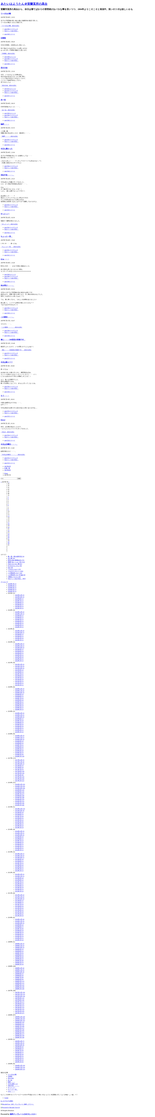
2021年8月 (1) (19, 672)
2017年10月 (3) (19, 764)
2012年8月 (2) (19, 880)
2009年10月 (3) (19, 947)
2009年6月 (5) (19, 955)
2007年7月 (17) (19, 1002)
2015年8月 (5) (19, 814)
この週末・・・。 (7, 317)
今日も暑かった (7, 149)
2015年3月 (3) (19, 824)
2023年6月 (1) (19, 636)
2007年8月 (7, 470)
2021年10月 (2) (19, 668)
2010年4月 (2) (19, 934)
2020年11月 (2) (19, 690)
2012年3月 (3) (19, 887)
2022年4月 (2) (19, 657)
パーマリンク (11, 29)
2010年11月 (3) (19, 921)
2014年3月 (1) (19, 846)
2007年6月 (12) (19, 1003)
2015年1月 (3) (19, 827)
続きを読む (10, 26)
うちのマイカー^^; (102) (15, 571)
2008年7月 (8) (19, 977)
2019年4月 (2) (19, 726)
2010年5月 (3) (19, 932)
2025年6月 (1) (19, 602)
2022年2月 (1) (19, 659)
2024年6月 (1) (19, 617)
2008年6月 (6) (19, 979)
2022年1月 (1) (19, 660)
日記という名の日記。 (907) (17, 578)
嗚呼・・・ (5, 124)
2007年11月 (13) (20, 994)
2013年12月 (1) (19, 854)
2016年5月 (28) (19, 797)
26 (8, 537)
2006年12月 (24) (20, 1017)
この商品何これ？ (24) (15, 573)
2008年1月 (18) (19, 988)
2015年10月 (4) (19, 810)
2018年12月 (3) (19, 735)
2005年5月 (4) (19, 1054)
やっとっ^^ (5, 214)
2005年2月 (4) (19, 1060)
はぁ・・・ (5, 259)
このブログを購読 (7, 1101)
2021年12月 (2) (19, 664)
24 (8, 534)
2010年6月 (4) (19, 930)
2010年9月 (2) (19, 925)
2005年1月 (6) (19, 1062)
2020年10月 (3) (19, 692)
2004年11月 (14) (20, 1067)
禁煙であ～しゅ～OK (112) (16, 562)
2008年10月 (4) (19, 972)
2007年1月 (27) (19, 1013)
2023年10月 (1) (19, 632)
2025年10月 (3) (19, 597)
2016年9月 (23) (19, 790)
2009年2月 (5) (19, 962)
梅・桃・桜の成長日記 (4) (16, 556)
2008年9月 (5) (19, 973)
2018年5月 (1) (19, 749)
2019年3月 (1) (19, 728)
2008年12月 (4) (19, 968)
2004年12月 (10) (20, 1065)
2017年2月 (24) (19, 779)
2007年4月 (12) (19, 1007)
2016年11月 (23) (20, 786)
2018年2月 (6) (19, 754)
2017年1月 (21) (19, 780)
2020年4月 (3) (19, 704)
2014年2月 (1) (19, 848)
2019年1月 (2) (19, 732)
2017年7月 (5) (19, 769)
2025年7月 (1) (19, 600)
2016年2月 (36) (19, 803)
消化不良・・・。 (7, 175)
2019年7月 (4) (19, 720)
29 (8, 542)
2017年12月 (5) (19, 760)
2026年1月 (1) (12, 591)
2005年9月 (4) (19, 1047)
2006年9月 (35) (19, 1022)
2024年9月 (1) (19, 615)
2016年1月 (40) (19, 805)
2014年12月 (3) (19, 831)
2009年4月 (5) (19, 958)
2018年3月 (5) (19, 752)
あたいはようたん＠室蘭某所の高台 (24, 3)
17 (8, 522)
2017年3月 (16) (19, 777)
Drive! (3, 420)
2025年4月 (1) (19, 604)
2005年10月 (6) (19, 1045)
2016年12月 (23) (20, 784)
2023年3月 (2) (19, 638)
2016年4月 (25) (19, 799)
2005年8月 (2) (19, 1048)
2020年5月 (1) (19, 702)
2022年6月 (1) (19, 653)
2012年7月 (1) (19, 882)
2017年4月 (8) (19, 775)
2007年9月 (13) (19, 998)
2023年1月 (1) (19, 640)
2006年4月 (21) (19, 1032)
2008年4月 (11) (19, 983)
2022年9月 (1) (19, 649)
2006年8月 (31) (19, 1024)
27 (8, 538)
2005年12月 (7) (19, 1041)
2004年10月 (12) (20, 1069)
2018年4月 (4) (19, 750)
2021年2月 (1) (19, 683)
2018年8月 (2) (19, 743)
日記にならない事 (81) (15, 564)
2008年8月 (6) (19, 975)
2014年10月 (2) (19, 835)
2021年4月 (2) (19, 679)
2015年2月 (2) (19, 825)
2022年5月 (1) (19, 655)
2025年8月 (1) (19, 599)
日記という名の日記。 (11, 31)
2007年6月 (7, 466)
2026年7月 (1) (12, 584)
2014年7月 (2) (19, 840)
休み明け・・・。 (7, 285)
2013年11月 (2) (19, 855)
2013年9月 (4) (19, 859)
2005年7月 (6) (19, 1050)
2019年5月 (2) (19, 724)
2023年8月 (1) (19, 634)
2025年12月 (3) (19, 595)
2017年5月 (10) (19, 773)
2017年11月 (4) (19, 762)
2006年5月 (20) (19, 1030)
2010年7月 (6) (19, 928)
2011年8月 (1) (19, 902)
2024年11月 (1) (19, 614)
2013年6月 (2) (19, 865)
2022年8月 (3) (19, 651)
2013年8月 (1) (19, 861)
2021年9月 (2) (19, 670)
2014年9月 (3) (19, 837)
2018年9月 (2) (19, 741)
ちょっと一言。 (7, 236)
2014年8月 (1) (19, 839)
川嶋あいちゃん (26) (14, 577)
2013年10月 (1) (19, 857)
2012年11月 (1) (19, 876)
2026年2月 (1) (12, 589)
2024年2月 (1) (19, 625)
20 (8, 527)
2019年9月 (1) (19, 719)
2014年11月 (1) (19, 833)
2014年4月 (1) (19, 844)
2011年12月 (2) (19, 895)
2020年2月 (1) (19, 707)
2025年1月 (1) (19, 608)
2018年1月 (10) (19, 756)
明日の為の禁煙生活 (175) (16, 560)
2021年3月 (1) (19, 681)
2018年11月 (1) (19, 737)
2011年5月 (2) (19, 908)
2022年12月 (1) (19, 644)
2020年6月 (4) (19, 700)
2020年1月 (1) (19, 709)
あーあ (3, 100)
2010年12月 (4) (19, 919)
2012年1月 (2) (19, 891)
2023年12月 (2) (19, 630)
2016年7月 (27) (19, 794)
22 (8, 530)
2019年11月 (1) (19, 715)
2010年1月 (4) (19, 940)
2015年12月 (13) (20, 809)
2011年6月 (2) (19, 906)
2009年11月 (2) (19, 945)
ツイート (9, 34)
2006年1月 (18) (19, 1037)
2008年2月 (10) (19, 987)
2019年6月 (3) (19, 722)
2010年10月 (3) (19, 923)
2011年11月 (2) (19, 897)
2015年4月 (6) (19, 822)
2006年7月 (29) (19, 1026)
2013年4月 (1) (19, 867)
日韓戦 (3, 38)
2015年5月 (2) (19, 820)
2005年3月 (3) (19, 1058)
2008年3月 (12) (19, 985)
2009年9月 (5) (19, 949)
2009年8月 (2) (19, 951)
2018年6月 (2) (19, 747)
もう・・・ (5, 396)
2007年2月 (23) (19, 1011)
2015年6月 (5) (19, 818)
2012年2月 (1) (19, 889)
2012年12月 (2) (19, 874)
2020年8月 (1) (19, 696)
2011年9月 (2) (19, 900)
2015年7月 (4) (19, 816)
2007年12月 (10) (20, 992)
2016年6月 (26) (19, 795)
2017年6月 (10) (19, 771)
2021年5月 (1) (19, 677)
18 (8, 524)
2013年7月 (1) (19, 863)
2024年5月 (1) (19, 619)
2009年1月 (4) (19, 964)
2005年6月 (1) (19, 1052)
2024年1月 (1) (19, 627)
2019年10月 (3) (19, 717)
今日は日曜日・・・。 (9, 444)
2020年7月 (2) (19, 698)
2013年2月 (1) (19, 869)
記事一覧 (7, 468)
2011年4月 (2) (19, 910)
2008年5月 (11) (19, 981)
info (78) (10, 567)
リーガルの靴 (6, 13)
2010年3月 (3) (19, 936)
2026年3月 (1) (12, 587)
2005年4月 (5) (19, 1056)
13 (8, 516)
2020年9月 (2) (19, 694)
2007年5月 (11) (19, 1005)
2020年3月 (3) (19, 705)
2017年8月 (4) (19, 767)
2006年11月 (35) (20, 1018)
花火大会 (4, 68)
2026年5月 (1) (12, 585)
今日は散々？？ (7, 362)
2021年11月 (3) (19, 666)
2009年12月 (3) (19, 943)
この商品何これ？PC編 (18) (16, 575)
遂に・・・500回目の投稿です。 (13, 339)
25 (8, 535)
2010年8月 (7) (19, 927)
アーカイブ (4, 582)
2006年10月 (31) (20, 1020)
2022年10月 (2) (19, 647)
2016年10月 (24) (20, 788)
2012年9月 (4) (19, 878)
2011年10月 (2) (19, 898)
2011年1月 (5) (19, 915)
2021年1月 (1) (19, 685)
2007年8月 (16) (19, 1000)
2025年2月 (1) (19, 606)
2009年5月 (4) (19, 957)
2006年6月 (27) (19, 1028)
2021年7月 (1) (19, 674)
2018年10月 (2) (19, 739)
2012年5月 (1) (19, 883)
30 (8, 543)
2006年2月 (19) (19, 1035)
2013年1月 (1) (19, 870)
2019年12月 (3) (19, 713)
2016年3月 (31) (19, 801)
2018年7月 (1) (19, 745)
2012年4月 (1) (19, 885)
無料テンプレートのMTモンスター (23, 1114)
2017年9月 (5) (19, 765)
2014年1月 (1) (19, 850)
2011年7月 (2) (19, 904)
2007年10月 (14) (20, 996)
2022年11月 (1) (19, 645)
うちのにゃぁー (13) (14, 569)
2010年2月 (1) (19, 938)
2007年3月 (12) (19, 1009)
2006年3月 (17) (19, 1033)
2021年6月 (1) (19, 675)
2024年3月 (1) (19, 623)
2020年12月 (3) (19, 689)
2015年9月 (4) (19, 812)
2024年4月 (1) (19, 621)
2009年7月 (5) (19, 953)
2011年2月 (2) (19, 913)
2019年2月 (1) (19, 730)
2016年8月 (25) (19, 792)
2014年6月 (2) (19, 842)
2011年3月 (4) (19, 912)
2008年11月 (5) (19, 970)
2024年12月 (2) (19, 612)
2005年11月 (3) (19, 1043)
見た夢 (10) (11, 558)
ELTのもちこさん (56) (15, 566)
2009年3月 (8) (19, 960)
